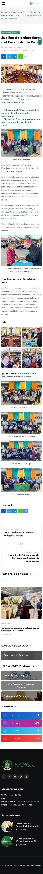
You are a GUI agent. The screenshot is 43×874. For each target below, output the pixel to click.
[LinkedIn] (14, 56)
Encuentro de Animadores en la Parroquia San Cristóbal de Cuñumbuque (23, 558)
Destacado (5, 624)
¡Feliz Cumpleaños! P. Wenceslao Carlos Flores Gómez (28, 841)
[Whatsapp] (20, 56)
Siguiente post (31, 552)
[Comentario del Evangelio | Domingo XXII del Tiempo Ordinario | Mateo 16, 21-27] (7, 826)
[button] (3, 580)
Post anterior (12, 529)
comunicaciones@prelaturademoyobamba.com (20, 801)
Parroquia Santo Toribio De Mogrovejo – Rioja (19, 212)
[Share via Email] (25, 56)
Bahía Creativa (35, 865)
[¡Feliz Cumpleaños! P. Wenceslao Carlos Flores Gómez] (7, 841)
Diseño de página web (17, 865)
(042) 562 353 (15, 795)
